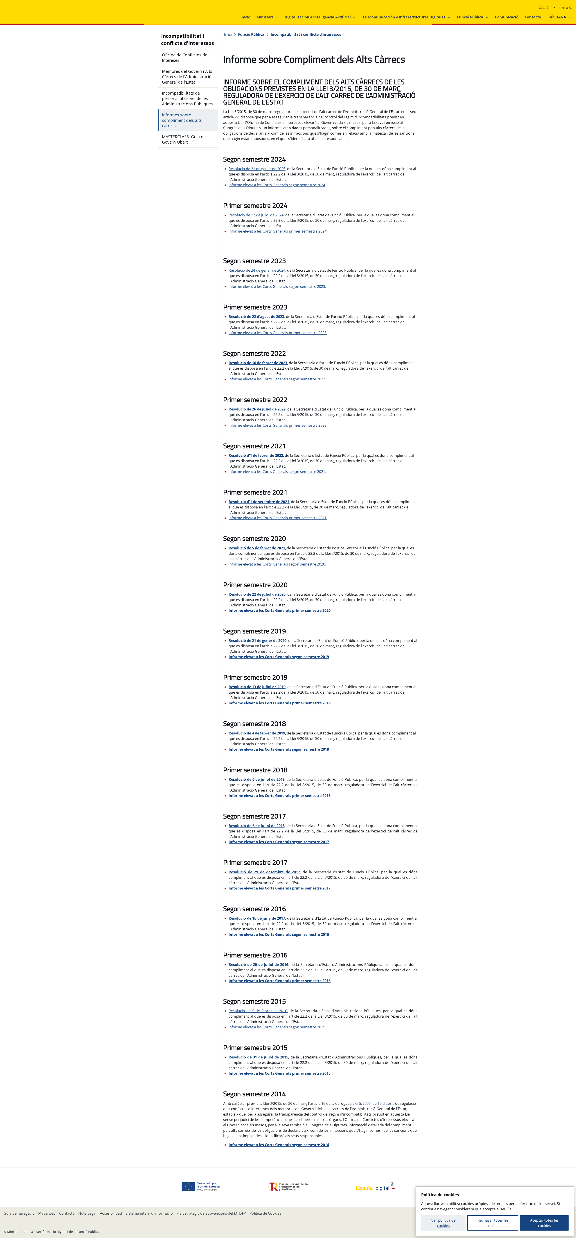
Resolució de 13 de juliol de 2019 (257, 686)
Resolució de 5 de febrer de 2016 (258, 1010)
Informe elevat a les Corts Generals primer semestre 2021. (278, 517)
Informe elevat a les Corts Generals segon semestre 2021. (277, 471)
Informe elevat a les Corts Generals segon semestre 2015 (277, 1027)
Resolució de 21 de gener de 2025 (257, 168)
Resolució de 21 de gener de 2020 (257, 640)
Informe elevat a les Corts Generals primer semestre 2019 (280, 703)
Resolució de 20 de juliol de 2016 (258, 964)
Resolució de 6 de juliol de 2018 (257, 779)
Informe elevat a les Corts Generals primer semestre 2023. (278, 332)
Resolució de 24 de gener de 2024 (257, 270)
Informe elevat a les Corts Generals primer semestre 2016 (280, 980)
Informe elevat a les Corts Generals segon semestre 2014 (279, 1144)
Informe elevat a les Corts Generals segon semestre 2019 (279, 656)
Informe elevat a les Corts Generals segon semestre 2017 (279, 841)
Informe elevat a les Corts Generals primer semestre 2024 (277, 231)
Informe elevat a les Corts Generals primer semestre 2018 (280, 795)
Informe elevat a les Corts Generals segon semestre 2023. (277, 286)
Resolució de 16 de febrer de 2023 (258, 362)
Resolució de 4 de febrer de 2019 (257, 733)
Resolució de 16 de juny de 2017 (257, 918)
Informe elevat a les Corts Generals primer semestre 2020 (280, 610)
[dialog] (495, 1211)
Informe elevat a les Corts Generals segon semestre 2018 (279, 749)
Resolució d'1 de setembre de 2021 (259, 501)
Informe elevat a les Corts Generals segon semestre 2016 (279, 934)
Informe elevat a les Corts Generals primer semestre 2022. (278, 425)
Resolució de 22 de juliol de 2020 (257, 594)
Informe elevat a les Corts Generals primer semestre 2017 (280, 888)
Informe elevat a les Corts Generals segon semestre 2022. (277, 379)
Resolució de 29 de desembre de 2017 (264, 872)
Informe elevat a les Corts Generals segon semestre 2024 (277, 184)
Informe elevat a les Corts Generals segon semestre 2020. (277, 564)
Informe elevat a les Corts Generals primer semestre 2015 (280, 1073)
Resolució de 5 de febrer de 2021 (257, 548)
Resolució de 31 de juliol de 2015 (258, 1057)
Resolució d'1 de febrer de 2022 (256, 455)
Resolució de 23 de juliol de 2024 (256, 215)
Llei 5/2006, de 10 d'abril (373, 1103)
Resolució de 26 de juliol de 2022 (257, 409)
